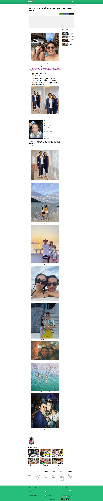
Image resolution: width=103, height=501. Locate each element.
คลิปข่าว (29, 479)
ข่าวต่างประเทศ (38, 477)
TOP (101, 499)
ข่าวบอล (29, 483)
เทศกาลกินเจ (61, 478)
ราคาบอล (53, 474)
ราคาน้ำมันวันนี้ (38, 475)
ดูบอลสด (53, 475)
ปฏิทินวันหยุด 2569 (62, 476)
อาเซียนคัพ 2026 (62, 482)
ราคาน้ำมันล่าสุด (70, 478)
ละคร (44, 478)
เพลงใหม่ (45, 479)
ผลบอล (53, 483)
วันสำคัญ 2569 (70, 476)
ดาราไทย (61, 481)
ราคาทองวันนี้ (37, 474)
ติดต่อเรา (63, 490)
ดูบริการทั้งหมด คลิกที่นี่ (53, 499)
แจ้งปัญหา (70, 492)
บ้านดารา (45, 483)
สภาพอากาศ (29, 475)
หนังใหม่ (45, 475)
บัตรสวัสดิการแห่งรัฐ (62, 474)
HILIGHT (37, 1)
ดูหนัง (44, 474)
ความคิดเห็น (61, 13)
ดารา (44, 476)
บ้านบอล (53, 479)
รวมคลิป (43, 3)
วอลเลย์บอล (69, 475)
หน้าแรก (30, 3)
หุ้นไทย (37, 483)
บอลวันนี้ (53, 476)
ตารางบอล (53, 477)
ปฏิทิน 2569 (69, 474)
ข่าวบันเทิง (29, 478)
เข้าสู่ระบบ (73, 1)
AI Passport (69, 483)
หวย (28, 474)
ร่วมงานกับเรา (64, 492)
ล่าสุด (34, 3)
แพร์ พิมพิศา (31, 444)
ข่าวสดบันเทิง (45, 477)
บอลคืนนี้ (53, 478)
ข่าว (28, 477)
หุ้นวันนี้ (37, 476)
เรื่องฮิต (39, 3)
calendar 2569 (62, 477)
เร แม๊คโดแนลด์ (70, 477)
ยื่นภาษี (37, 479)
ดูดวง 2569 (61, 475)
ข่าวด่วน (29, 476)
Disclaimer (71, 490)
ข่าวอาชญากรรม (38, 478)
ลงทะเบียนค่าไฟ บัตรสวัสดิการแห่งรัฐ (62, 480)
